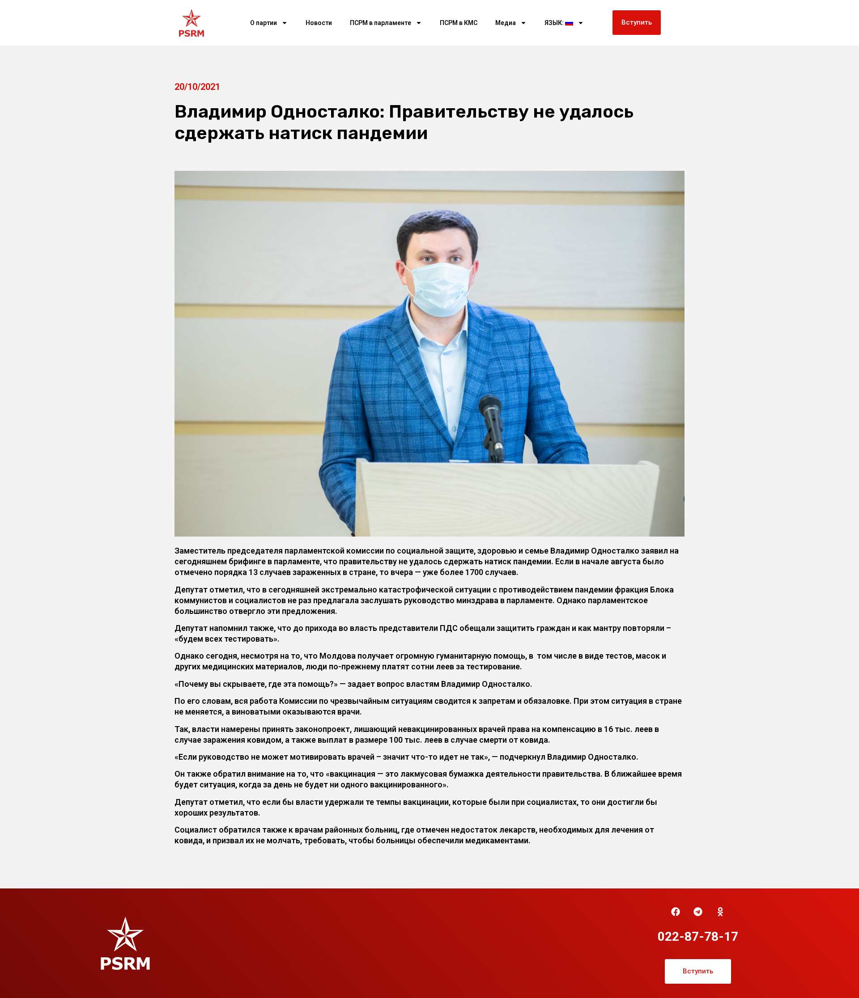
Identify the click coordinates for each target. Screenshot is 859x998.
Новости (319, 22)
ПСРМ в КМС (458, 22)
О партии (263, 22)
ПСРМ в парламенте (380, 22)
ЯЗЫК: (554, 22)
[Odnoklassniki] (720, 912)
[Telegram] (698, 912)
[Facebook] (676, 912)
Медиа (505, 22)
